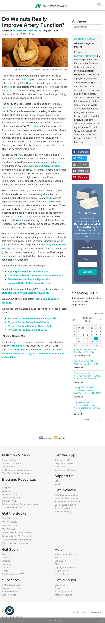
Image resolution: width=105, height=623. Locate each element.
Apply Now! (97, 612)
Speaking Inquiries (63, 591)
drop (9, 86)
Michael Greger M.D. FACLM (27, 30)
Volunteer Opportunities (66, 494)
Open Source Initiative (65, 504)
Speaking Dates (9, 494)
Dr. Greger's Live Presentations (16, 469)
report (5, 256)
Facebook (83, 152)
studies (61, 162)
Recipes (6, 487)
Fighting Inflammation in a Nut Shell (28, 271)
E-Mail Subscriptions (11, 584)
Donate (58, 480)
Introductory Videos (11, 463)
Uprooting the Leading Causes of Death (39, 349)
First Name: (87, 247)
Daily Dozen (60, 466)
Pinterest (83, 177)
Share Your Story (62, 508)
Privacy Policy (61, 570)
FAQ (57, 564)
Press (57, 588)
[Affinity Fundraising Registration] (9, 610)
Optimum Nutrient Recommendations (20, 504)
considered (8, 107)
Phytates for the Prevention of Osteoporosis (32, 318)
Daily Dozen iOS (62, 459)
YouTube (82, 164)
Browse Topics (9, 459)
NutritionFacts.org (55, 5)
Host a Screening (63, 511)
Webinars (6, 490)
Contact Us (60, 584)
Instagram (83, 171)
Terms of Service (62, 573)
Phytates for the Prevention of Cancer (28, 322)
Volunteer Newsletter (12, 588)
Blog (4, 484)
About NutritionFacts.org (66, 554)
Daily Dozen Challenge (66, 469)
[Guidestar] (3, 610)
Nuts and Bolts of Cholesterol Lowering (29, 283)
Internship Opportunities (66, 498)
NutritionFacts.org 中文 (13, 573)
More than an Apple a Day (16, 353)
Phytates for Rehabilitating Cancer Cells (30, 326)
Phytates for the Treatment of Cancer (28, 330)
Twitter (81, 158)
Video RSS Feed (10, 591)
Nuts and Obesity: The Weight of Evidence (25, 293)
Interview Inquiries (63, 594)
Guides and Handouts (12, 497)
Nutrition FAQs (9, 500)
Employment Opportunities (67, 501)
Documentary (16, 473)
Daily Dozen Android (64, 463)
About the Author (84, 39)
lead (20, 220)
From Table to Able (43, 353)
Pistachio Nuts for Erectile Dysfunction (29, 279)
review (35, 126)
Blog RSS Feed (9, 594)
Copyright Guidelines (65, 567)
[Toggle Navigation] (99, 4)
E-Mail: (87, 259)
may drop (26, 79)
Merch (58, 484)
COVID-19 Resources (12, 507)
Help (57, 557)
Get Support (60, 560)
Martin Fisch (29, 69)
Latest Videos (8, 466)
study (20, 154)
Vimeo (5, 570)
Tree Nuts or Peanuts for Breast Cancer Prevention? (36, 275)
